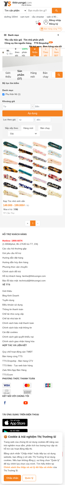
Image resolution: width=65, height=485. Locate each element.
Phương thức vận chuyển (15, 267)
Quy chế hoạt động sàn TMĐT (17, 351)
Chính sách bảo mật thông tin (17, 327)
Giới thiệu (8, 75)
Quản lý (29, 478)
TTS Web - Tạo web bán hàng (17, 365)
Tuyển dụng (8, 300)
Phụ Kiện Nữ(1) (13, 94)
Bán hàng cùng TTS (52, 29)
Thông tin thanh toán (12, 309)
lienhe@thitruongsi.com (34, 276)
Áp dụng (32, 113)
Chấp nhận (12, 478)
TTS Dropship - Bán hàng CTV (17, 361)
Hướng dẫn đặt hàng (12, 257)
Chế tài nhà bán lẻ (11, 318)
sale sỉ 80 (51, 16)
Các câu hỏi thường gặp (14, 248)
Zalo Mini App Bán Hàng (14, 370)
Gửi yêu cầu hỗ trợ (11, 253)
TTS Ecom (7, 374)
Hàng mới (33, 75)
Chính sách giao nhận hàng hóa (18, 341)
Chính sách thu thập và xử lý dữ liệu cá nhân (28, 467)
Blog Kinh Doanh (10, 295)
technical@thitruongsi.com (32, 280)
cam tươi (24, 16)
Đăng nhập (55, 20)
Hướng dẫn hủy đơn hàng (15, 262)
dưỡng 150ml (11, 16)
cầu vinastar (38, 16)
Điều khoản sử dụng (12, 304)
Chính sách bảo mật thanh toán (18, 323)
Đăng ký (53, 24)
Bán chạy (45, 75)
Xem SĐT (56, 54)
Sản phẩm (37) (20, 75)
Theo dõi (45, 54)
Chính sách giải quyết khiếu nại (18, 336)
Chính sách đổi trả (11, 271)
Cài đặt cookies (10, 332)
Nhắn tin (35, 54)
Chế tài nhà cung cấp (13, 314)
